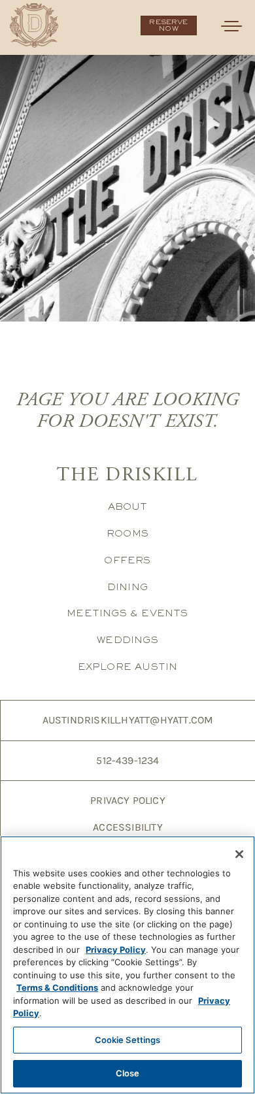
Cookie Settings (128, 1040)
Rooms (127, 533)
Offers (127, 559)
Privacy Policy (127, 800)
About (128, 506)
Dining (127, 586)
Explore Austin (128, 666)
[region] (127, 965)
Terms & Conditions (57, 987)
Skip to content (47, 60)
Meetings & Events (127, 612)
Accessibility (128, 827)
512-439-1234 (127, 760)
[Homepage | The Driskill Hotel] (34, 25)
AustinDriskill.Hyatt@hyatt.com (128, 720)
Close (128, 1073)
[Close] (239, 854)
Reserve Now (168, 25)
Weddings (127, 639)
